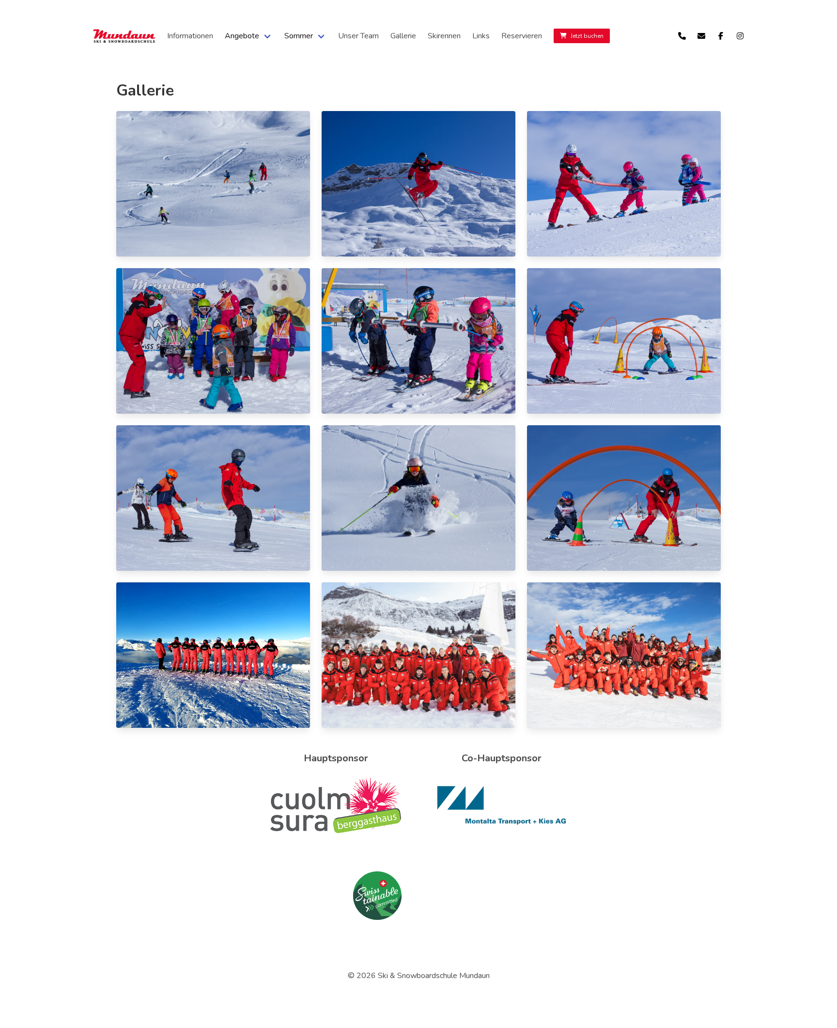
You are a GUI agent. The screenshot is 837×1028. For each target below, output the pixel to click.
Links (481, 36)
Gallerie (403, 36)
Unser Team (358, 36)
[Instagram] (740, 35)
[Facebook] (720, 35)
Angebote (242, 36)
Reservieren (521, 36)
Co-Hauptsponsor (502, 758)
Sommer (298, 36)
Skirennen (444, 36)
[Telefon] (682, 35)
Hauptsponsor (336, 758)
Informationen (190, 36)
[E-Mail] (701, 35)
